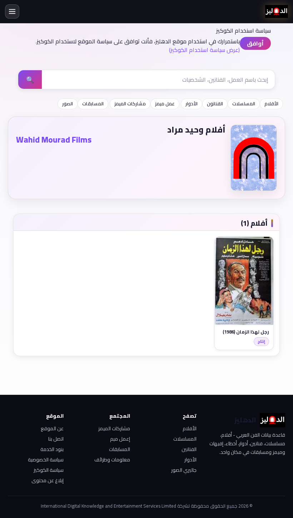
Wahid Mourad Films (53, 139)
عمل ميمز (165, 103)
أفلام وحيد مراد (196, 129)
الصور (67, 103)
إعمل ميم (120, 438)
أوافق (255, 43)
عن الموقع (52, 428)
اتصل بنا (56, 438)
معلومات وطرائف (112, 459)
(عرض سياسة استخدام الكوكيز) (204, 49)
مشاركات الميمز (130, 103)
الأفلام (271, 103)
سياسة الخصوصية (46, 459)
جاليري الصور (184, 470)
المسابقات (93, 103)
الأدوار (191, 103)
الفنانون (215, 103)
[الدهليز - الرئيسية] (276, 11)
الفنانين (189, 449)
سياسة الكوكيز (49, 470)
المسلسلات (243, 103)
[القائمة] (12, 11)
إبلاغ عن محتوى (47, 480)
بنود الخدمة (52, 449)
